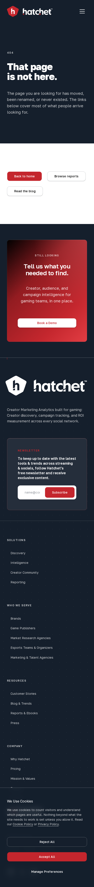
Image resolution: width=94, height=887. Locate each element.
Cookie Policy (23, 824)
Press (14, 723)
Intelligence (19, 562)
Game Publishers (22, 628)
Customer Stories (23, 693)
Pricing (15, 769)
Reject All (47, 842)
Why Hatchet (20, 759)
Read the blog (25, 191)
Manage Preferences (47, 871)
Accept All (47, 857)
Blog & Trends (21, 703)
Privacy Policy (48, 824)
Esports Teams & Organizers (31, 647)
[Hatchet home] (29, 11)
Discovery (17, 553)
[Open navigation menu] (82, 11)
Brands (15, 618)
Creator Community (24, 572)
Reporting (17, 582)
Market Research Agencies (30, 638)
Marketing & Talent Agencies (31, 657)
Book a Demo (47, 323)
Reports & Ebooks (24, 713)
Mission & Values (22, 778)
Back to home (24, 176)
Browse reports (66, 176)
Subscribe (60, 492)
